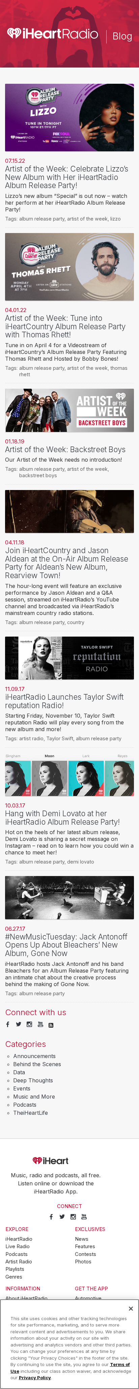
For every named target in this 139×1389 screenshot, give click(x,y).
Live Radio (17, 1246)
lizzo (115, 219)
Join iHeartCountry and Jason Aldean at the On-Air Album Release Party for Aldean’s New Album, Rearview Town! (66, 563)
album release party (41, 219)
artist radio (31, 738)
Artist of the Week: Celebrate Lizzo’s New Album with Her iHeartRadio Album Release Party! (66, 177)
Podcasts (24, 1104)
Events (21, 1088)
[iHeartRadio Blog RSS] (51, 1024)
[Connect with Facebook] (7, 1024)
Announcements (34, 1056)
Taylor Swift (59, 738)
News (81, 1239)
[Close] (130, 1308)
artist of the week (87, 219)
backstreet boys (38, 475)
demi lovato (80, 862)
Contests (85, 1254)
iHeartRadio (69, 1161)
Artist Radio (18, 1262)
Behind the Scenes (37, 1064)
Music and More (34, 1096)
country (75, 622)
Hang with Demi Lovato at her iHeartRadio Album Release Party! (62, 817)
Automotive (88, 1298)
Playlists (14, 1269)
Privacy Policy (35, 1377)
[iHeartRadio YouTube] (40, 1024)
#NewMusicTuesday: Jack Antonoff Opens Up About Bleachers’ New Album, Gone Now (66, 945)
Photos (83, 1262)
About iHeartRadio (26, 1298)
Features (85, 1246)
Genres (13, 1277)
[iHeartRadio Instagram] (29, 1024)
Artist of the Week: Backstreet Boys (65, 449)
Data (19, 1072)
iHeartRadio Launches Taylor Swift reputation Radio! (64, 701)
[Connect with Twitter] (18, 1024)
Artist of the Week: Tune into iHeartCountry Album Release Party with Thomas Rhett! (65, 326)
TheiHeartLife (30, 1112)
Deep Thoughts (33, 1080)
